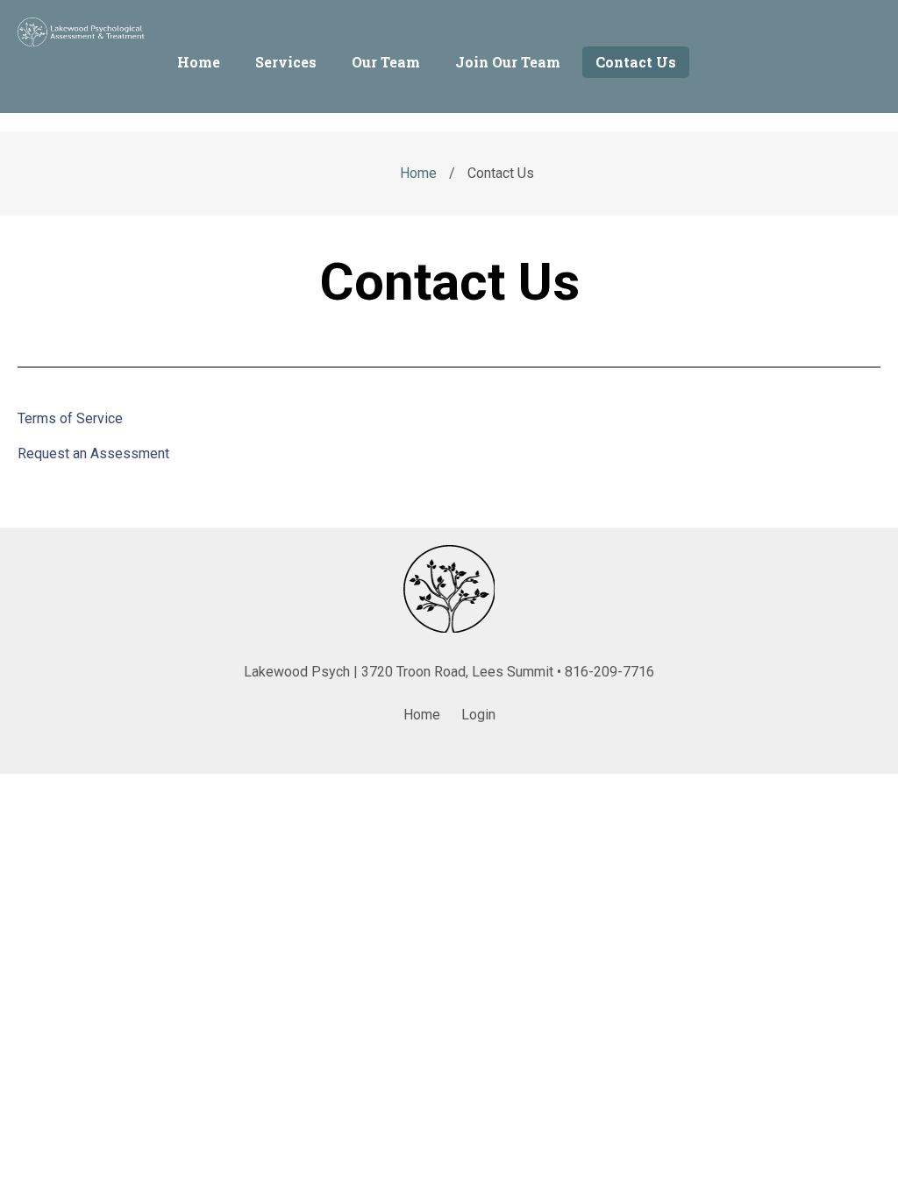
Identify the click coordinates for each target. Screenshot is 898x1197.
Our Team (386, 62)
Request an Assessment (93, 453)
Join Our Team (507, 62)
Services (286, 62)
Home (198, 62)
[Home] (83, 41)
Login (478, 714)
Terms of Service (70, 418)
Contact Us (635, 62)
